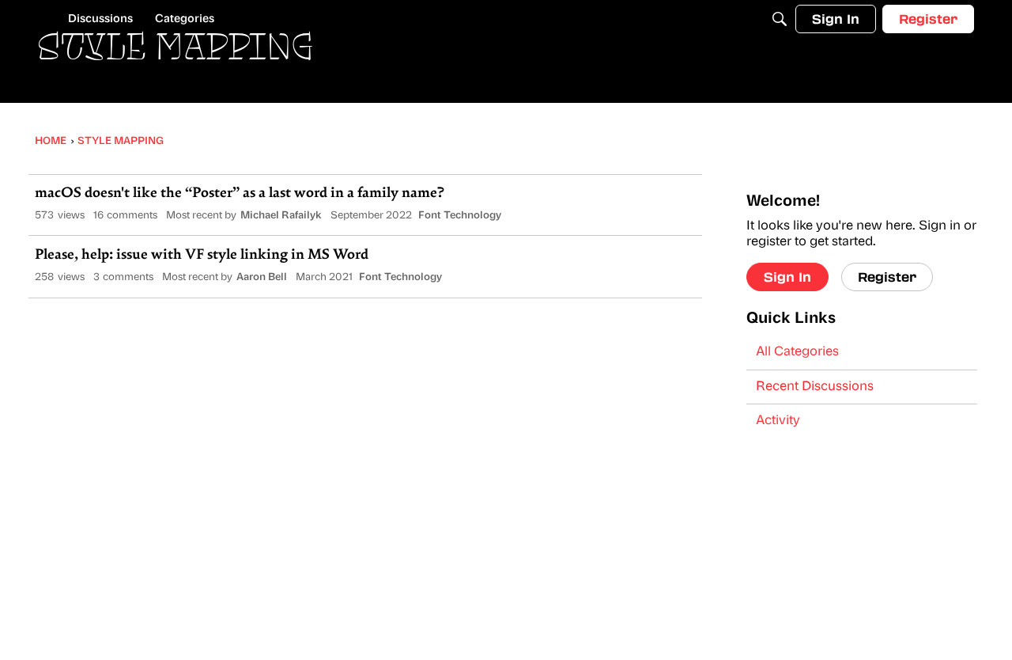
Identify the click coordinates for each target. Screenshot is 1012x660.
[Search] (779, 19)
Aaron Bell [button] (261, 277)
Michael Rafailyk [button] (281, 216)
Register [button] (887, 276)
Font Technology (459, 216)
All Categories (797, 352)
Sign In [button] (787, 276)
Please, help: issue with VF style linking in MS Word (201, 255)
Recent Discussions (815, 387)
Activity (778, 421)
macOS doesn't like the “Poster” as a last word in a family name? (239, 194)
